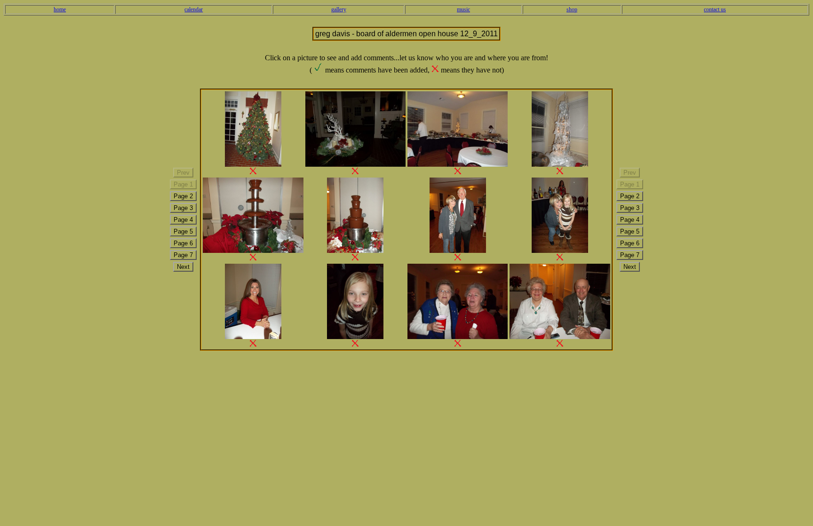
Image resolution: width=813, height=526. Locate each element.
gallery (338, 9)
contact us (715, 9)
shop (571, 9)
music (463, 9)
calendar (193, 9)
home (60, 9)
